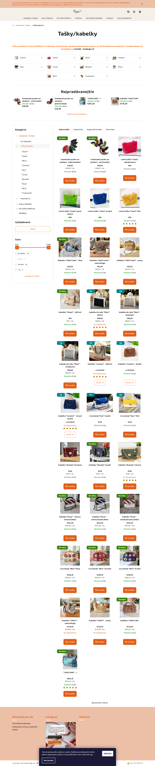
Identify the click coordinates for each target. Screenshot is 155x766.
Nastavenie (48, 760)
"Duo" (24, 170)
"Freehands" (27, 193)
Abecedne (110, 129)
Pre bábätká (26, 141)
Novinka (22, 264)
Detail (98, 383)
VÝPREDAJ (23, 213)
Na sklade (23, 253)
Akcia (21, 259)
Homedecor (26, 198)
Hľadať (32, 229)
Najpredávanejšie (94, 129)
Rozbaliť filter (32, 276)
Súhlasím (108, 753)
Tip (20, 270)
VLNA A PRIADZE (25, 204)
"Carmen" (26, 165)
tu (92, 754)
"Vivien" (25, 151)
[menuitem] (31, 18)
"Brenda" (25, 179)
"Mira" (24, 188)
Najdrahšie (78, 129)
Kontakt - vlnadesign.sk (84, 49)
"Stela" (25, 156)
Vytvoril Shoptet (136, 763)
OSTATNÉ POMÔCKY (27, 208)
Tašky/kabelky (27, 146)
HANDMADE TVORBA (27, 136)
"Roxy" (24, 184)
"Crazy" (25, 174)
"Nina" (24, 161)
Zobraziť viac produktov (76, 114)
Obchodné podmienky (21, 723)
